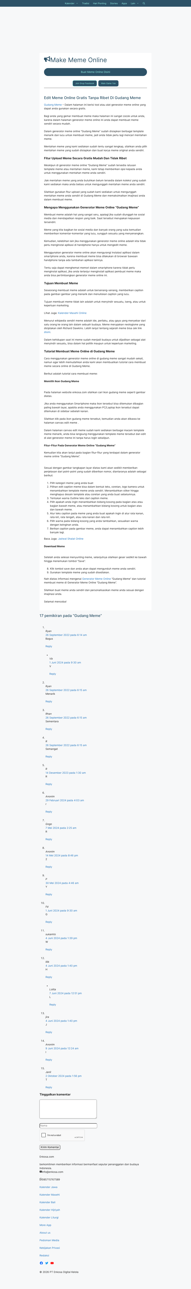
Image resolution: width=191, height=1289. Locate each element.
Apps (124, 3)
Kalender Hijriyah (50, 1209)
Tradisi (85, 3)
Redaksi (44, 1255)
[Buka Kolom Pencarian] (144, 3)
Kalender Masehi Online (72, 313)
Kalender (69, 3)
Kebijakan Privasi (50, 1247)
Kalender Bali (47, 1202)
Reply (49, 646)
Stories (114, 3)
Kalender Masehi (50, 1194)
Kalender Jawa (48, 1187)
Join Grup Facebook (84, 83)
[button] (77, 3)
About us (45, 1232)
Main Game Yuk (108, 83)
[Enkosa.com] (51, 3)
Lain (133, 3)
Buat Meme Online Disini (95, 71)
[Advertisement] (89, 29)
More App (45, 1225)
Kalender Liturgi (49, 1217)
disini (47, 332)
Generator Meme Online (96, 578)
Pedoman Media (49, 1240)
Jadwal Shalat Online (70, 538)
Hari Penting (99, 3)
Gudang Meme (53, 104)
